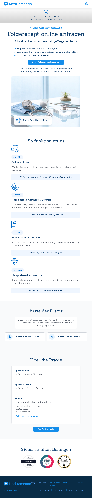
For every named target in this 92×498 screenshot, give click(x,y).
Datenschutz (59, 490)
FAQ (33, 483)
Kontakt (42, 483)
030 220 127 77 (74, 483)
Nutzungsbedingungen (78, 490)
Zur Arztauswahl (46, 429)
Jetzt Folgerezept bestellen (46, 62)
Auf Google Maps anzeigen (27, 416)
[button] (25, 336)
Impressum (44, 490)
